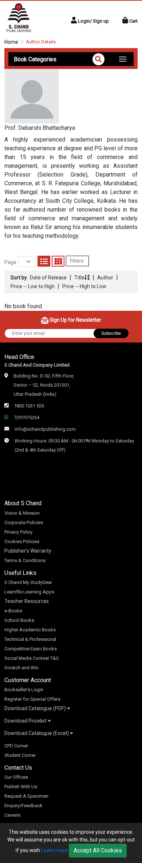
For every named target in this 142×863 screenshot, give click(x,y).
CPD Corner (16, 745)
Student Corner (20, 755)
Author (105, 277)
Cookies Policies (21, 541)
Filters (77, 261)
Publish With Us (20, 786)
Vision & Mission (22, 513)
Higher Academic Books (30, 629)
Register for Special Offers (32, 699)
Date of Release (48, 277)
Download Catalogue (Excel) (37, 733)
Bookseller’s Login (23, 689)
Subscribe (111, 333)
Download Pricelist (26, 721)
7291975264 (26, 417)
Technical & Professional (30, 639)
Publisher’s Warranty (27, 551)
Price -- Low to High (33, 286)
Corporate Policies (23, 522)
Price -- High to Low (84, 286)
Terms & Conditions (25, 560)
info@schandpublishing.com (45, 429)
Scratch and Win (21, 667)
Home (11, 42)
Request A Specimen (26, 796)
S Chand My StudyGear (28, 582)
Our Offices (16, 777)
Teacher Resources (26, 601)
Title (79, 277)
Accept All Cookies (98, 850)
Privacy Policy (18, 532)
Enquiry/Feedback (23, 805)
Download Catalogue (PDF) (35, 708)
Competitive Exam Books (30, 648)
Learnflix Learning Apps (29, 592)
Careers (12, 815)
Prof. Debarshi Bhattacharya (39, 127)
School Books (19, 620)
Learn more (54, 850)
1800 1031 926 (29, 406)
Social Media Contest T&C (31, 658)
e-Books (13, 611)
